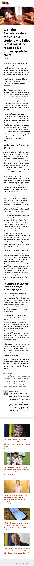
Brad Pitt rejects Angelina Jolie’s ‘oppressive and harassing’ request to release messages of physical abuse (15, 384)
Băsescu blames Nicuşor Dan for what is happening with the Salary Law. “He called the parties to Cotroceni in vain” (16, 551)
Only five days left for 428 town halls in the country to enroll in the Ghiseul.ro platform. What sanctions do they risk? (16, 525)
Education (9, 373)
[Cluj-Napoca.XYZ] (5, 3)
